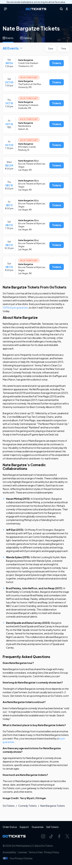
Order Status (10, 826)
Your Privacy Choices (20, 858)
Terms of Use (35, 852)
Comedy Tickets (27, 805)
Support (24, 826)
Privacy (51, 852)
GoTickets (9, 805)
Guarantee (38, 826)
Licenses (22, 852)
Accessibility (9, 852)
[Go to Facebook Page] (59, 836)
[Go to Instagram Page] (43, 836)
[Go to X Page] (67, 836)
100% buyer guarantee (15, 307)
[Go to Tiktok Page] (51, 836)
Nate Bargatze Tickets (52, 805)
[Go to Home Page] (36, 9)
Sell (52, 826)
